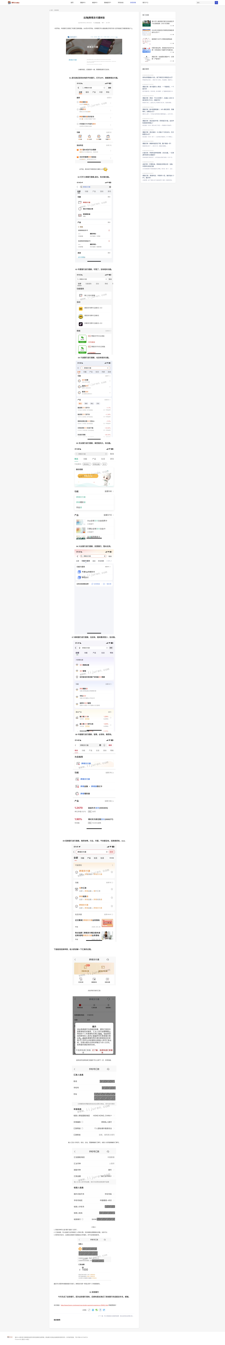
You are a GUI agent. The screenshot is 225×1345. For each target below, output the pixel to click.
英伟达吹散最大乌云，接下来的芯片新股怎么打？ (157, 77)
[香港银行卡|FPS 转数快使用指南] (146, 41)
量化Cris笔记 (25, 1339)
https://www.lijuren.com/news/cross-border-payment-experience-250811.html (84, 1305)
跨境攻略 (133, 2)
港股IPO (82, 2)
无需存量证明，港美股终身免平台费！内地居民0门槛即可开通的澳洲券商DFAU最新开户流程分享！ (163, 50)
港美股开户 (107, 2)
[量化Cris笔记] (15, 2)
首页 (72, 2)
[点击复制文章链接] (89, 1310)
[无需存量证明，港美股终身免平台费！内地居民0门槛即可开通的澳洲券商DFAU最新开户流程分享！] (146, 50)
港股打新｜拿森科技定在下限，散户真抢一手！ (157, 143)
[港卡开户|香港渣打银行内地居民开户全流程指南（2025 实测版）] (146, 23)
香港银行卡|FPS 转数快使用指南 (162, 39)
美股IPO (94, 2)
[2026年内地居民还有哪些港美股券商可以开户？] (146, 32)
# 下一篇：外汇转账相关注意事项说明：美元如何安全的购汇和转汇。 (117, 1316)
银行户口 (145, 2)
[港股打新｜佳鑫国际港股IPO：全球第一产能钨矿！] (146, 59)
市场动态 (120, 2)
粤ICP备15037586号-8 (81, 1337)
